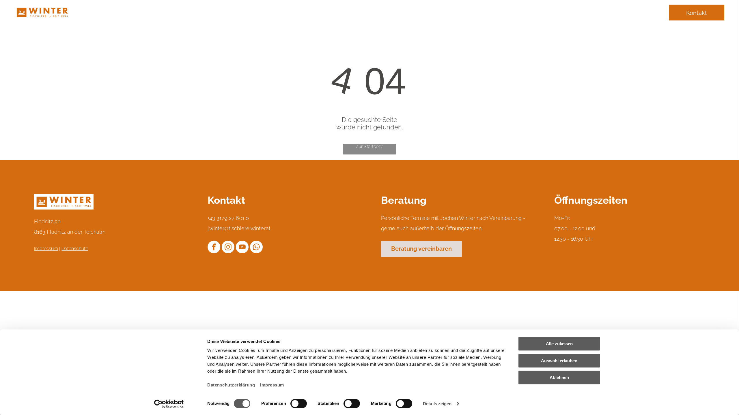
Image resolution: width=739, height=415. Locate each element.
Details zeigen (437, 403)
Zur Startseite (369, 146)
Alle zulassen (559, 343)
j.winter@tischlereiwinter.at (239, 228)
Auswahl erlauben (559, 360)
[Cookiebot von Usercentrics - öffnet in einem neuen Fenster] (169, 403)
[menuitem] (284, 12)
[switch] (298, 403)
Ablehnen (559, 377)
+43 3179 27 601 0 (228, 218)
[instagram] (228, 248)
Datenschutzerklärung (231, 384)
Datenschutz (74, 248)
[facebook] (214, 248)
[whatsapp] (256, 248)
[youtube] (242, 248)
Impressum (272, 384)
